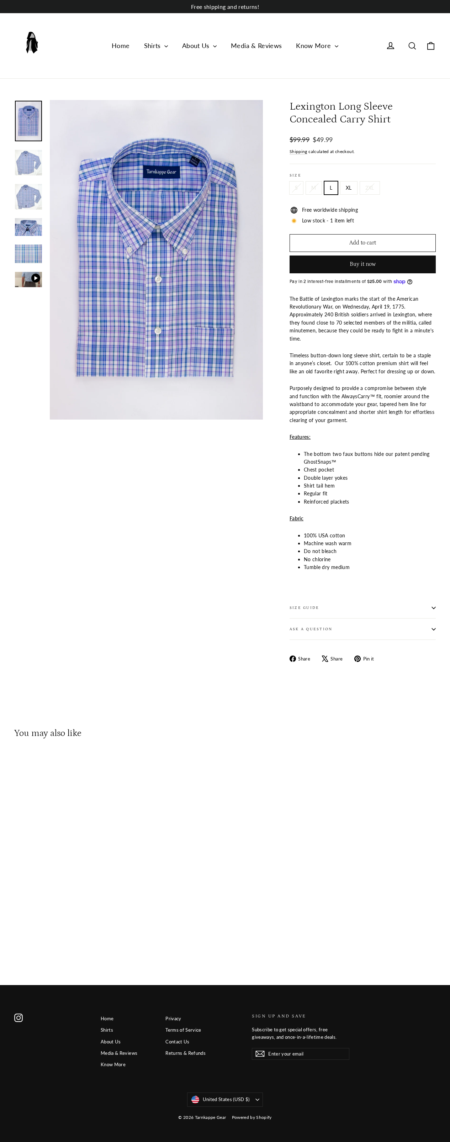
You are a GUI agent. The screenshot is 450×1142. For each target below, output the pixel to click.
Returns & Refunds (185, 1053)
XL (349, 188)
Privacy (173, 1018)
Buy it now (363, 264)
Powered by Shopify (252, 1117)
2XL (369, 188)
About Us (196, 45)
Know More (314, 45)
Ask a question (311, 629)
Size (295, 175)
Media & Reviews (256, 45)
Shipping (298, 151)
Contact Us (177, 1041)
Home (120, 45)
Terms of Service (183, 1030)
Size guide (304, 607)
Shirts (153, 45)
